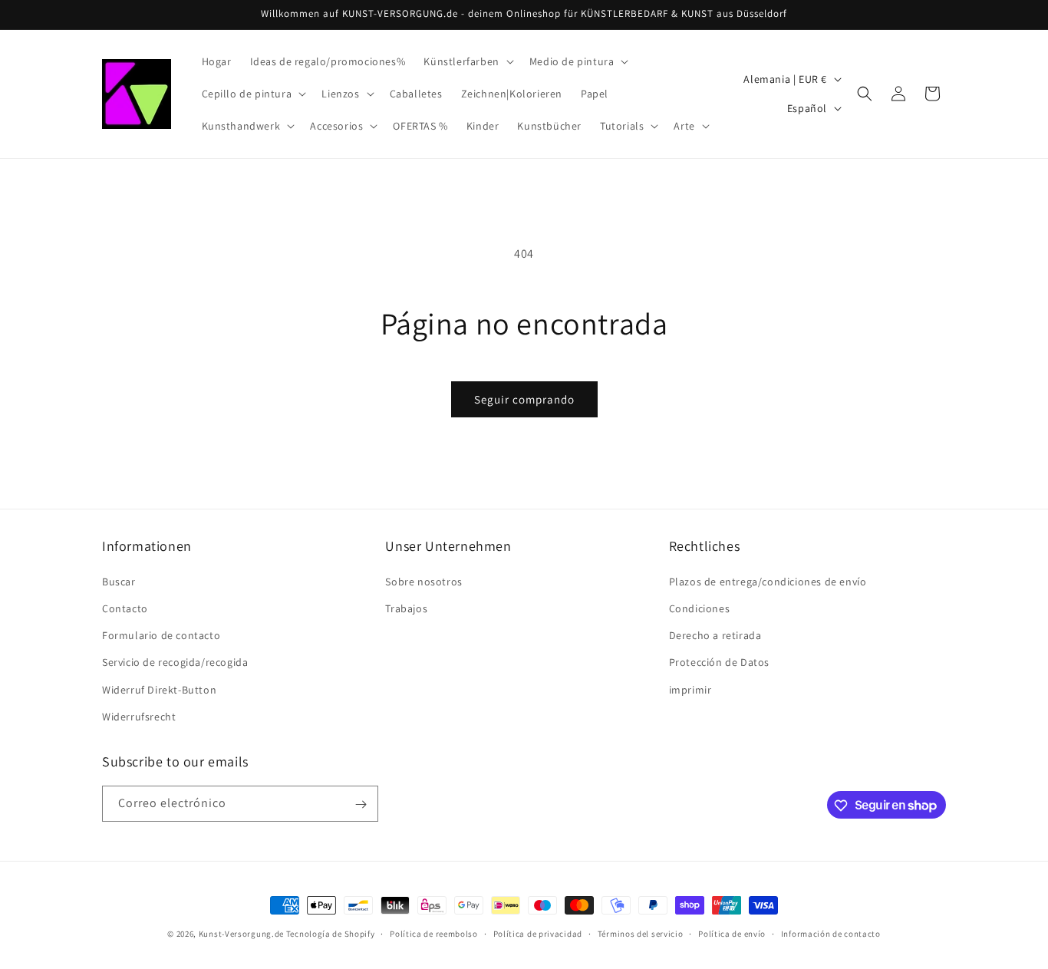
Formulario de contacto (161, 634)
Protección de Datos (719, 662)
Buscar (119, 581)
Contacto (125, 608)
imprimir (690, 689)
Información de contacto (831, 933)
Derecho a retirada (715, 634)
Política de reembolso (434, 933)
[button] (466, 61)
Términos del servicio (641, 933)
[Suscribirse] (360, 804)
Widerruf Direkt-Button (159, 689)
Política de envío (732, 933)
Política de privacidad (537, 933)
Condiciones (699, 608)
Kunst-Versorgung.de (241, 933)
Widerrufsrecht (139, 716)
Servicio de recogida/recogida (175, 662)
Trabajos (406, 608)
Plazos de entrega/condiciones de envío (768, 581)
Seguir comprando (524, 399)
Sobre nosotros (423, 581)
